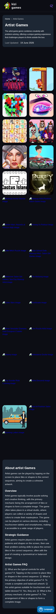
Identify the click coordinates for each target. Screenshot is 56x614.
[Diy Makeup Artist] (14, 157)
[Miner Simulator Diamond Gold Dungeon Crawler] (14, 339)
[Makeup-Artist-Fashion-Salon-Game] (41, 209)
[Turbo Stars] (14, 313)
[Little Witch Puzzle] (14, 261)
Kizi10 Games (17, 6)
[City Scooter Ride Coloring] (14, 391)
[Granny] (14, 365)
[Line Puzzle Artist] (41, 339)
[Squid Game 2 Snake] (14, 79)
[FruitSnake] (41, 313)
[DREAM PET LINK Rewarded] (14, 131)
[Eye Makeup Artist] (41, 105)
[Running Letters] (14, 443)
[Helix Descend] (41, 391)
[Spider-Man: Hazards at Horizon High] (14, 235)
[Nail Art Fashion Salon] (41, 417)
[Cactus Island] (14, 183)
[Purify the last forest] (41, 183)
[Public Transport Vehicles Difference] (14, 417)
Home (7, 19)
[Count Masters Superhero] (14, 105)
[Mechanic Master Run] (41, 157)
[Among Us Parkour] (41, 235)
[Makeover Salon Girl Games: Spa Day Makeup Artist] (14, 287)
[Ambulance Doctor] (41, 365)
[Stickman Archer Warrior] (14, 209)
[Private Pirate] (41, 79)
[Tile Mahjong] (41, 287)
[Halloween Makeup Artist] (41, 131)
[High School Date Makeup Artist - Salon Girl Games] (41, 261)
